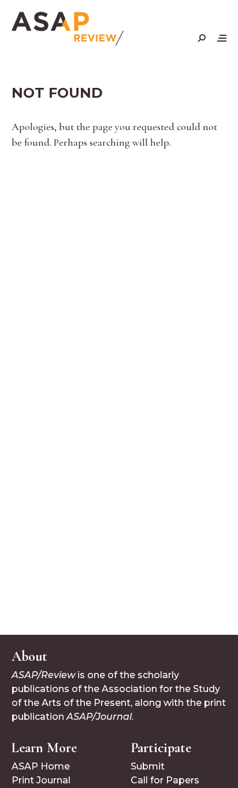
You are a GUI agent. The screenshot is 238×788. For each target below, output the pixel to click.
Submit (148, 766)
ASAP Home (41, 766)
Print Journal (41, 780)
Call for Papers (165, 780)
